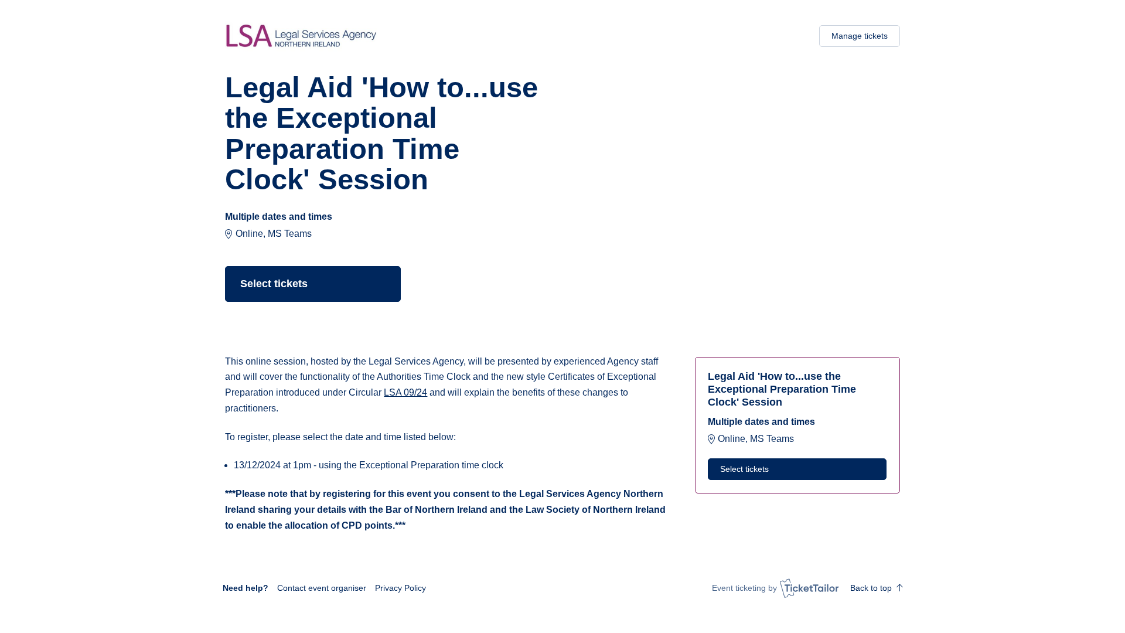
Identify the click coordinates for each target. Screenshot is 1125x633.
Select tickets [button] (274, 284)
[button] (321, 588)
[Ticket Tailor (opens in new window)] (809, 588)
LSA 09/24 (405, 392)
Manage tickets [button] (859, 35)
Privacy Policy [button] (400, 588)
